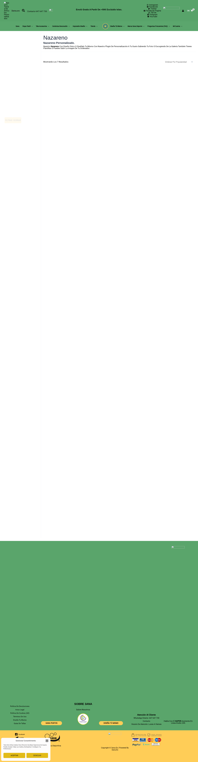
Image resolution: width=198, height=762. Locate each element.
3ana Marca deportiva (51, 745)
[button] (47, 741)
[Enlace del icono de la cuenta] (183, 11)
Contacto (31, 11)
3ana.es (15, 10)
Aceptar (14, 755)
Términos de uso (19, 717)
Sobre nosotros (83, 709)
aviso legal (19, 710)
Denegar (37, 755)
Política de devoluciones (19, 706)
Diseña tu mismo (125, 340)
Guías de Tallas (20, 723)
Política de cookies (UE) (19, 713)
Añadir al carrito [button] (74, 143)
